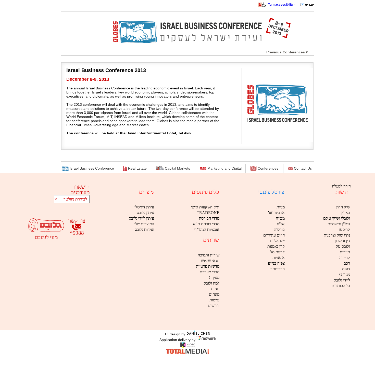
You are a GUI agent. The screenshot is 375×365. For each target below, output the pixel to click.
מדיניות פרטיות (207, 266)
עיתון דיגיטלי (144, 207)
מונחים (214, 294)
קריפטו (344, 229)
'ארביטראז (276, 212)
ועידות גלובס (144, 229)
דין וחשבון (342, 241)
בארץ (345, 212)
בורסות (279, 229)
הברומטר (277, 269)
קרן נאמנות (276, 246)
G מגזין (344, 274)
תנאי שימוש (210, 260)
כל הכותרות (341, 286)
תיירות (345, 252)
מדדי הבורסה (209, 218)
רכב (347, 263)
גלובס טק (343, 246)
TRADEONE (208, 212)
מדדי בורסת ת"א (206, 224)
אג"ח (281, 224)
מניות (281, 207)
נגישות (214, 300)
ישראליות (277, 241)
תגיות (215, 289)
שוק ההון (343, 207)
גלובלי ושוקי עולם (336, 218)
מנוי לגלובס (46, 237)
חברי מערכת (209, 272)
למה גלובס (211, 283)
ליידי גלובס (342, 280)
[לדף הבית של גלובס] (260, 5)
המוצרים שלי (144, 224)
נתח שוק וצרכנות (337, 235)
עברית (309, 4)
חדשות (342, 192)
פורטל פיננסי (271, 192)
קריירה (344, 257)
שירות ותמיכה (208, 255)
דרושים (213, 305)
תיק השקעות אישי (205, 207)
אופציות (278, 257)
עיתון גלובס (145, 212)
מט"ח (280, 218)
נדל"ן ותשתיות (339, 224)
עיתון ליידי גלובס (141, 218)
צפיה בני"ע (276, 263)
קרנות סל (277, 252)
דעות (346, 269)
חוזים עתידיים (274, 235)
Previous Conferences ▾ (287, 52)
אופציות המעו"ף (206, 229)
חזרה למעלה (341, 186)
